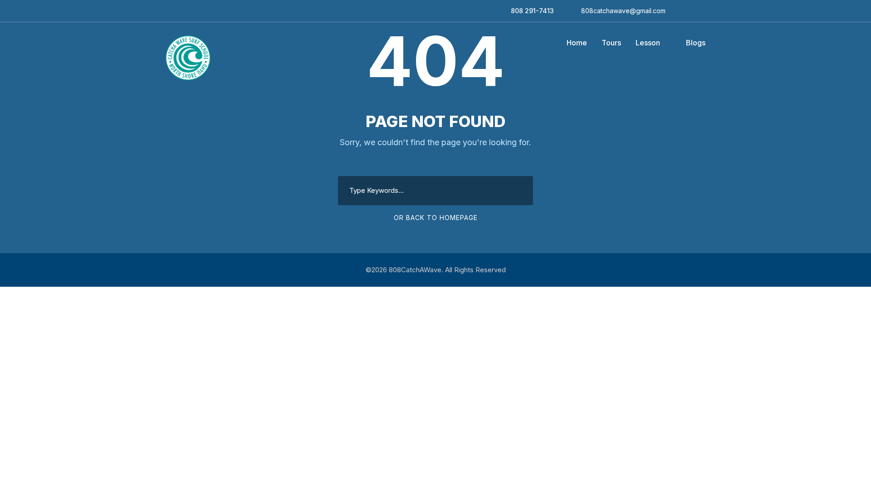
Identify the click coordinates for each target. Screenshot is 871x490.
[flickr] (691, 11)
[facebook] (679, 11)
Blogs (695, 42)
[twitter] (702, 11)
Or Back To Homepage (436, 217)
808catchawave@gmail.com (623, 11)
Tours (611, 42)
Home (577, 42)
